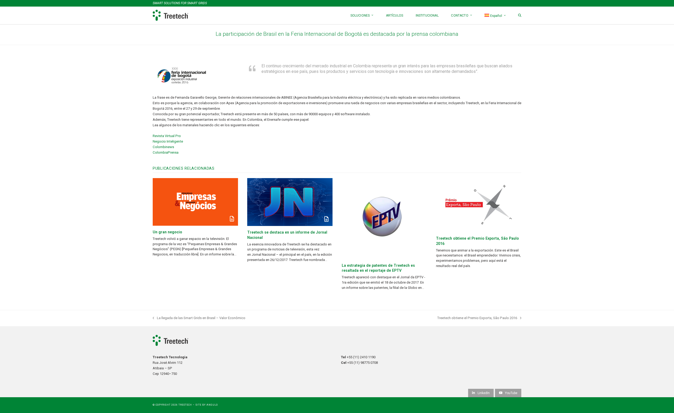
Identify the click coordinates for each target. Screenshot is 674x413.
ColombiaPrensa (166, 152)
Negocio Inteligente (168, 141)
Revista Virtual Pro (167, 136)
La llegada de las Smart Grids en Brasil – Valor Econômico (199, 318)
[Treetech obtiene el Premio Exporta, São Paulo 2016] (478, 205)
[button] (520, 15)
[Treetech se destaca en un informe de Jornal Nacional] (290, 202)
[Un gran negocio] (195, 202)
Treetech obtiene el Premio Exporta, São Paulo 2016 (477, 318)
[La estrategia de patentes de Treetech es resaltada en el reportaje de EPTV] (384, 218)
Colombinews (163, 147)
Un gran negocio (167, 232)
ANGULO (212, 405)
